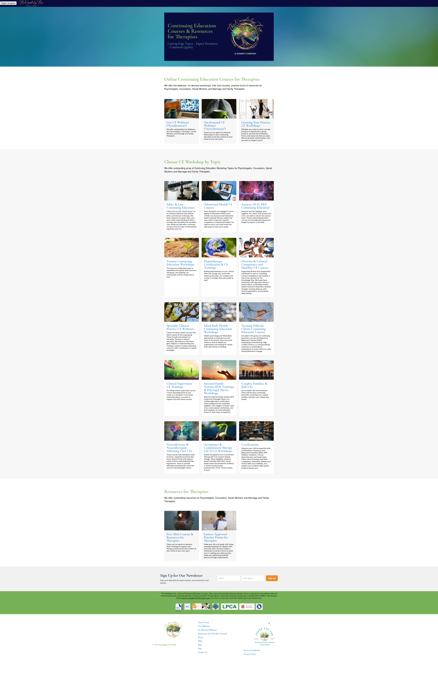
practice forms (238, 85)
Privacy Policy (250, 654)
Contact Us (202, 652)
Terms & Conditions (252, 650)
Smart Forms (203, 622)
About (200, 637)
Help (200, 648)
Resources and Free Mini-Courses (212, 633)
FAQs (200, 641)
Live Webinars (204, 626)
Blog (200, 644)
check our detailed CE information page (195, 598)
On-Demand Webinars (207, 629)
